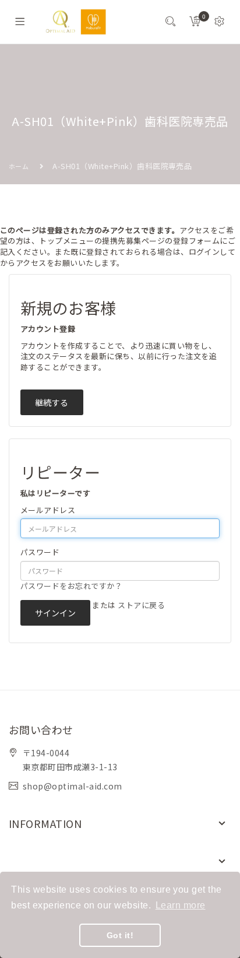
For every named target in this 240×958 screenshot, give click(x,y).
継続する (52, 402)
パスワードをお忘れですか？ (71, 585)
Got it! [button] (120, 935)
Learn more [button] (181, 905)
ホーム (19, 166)
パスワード (39, 552)
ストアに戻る (141, 604)
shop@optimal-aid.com (72, 786)
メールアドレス (47, 510)
